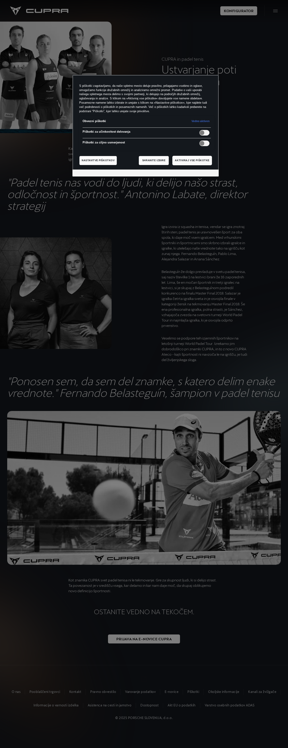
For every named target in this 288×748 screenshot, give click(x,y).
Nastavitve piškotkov (98, 160)
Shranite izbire (154, 160)
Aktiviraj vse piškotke (192, 160)
